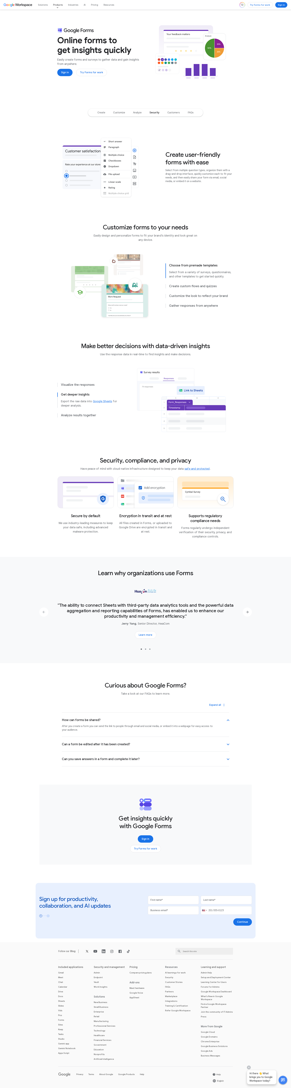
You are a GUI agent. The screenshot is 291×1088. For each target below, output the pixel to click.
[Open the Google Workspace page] (18, 5)
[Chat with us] (283, 1080)
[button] (283, 1080)
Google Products (126, 1074)
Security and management (109, 967)
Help (142, 1074)
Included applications (70, 967)
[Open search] (242, 5)
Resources (109, 5)
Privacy (79, 1074)
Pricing (94, 5)
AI (85, 5)
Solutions (43, 5)
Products (58, 5)
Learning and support (213, 967)
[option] (101, 112)
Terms (91, 1074)
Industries (73, 5)
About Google (106, 1074)
